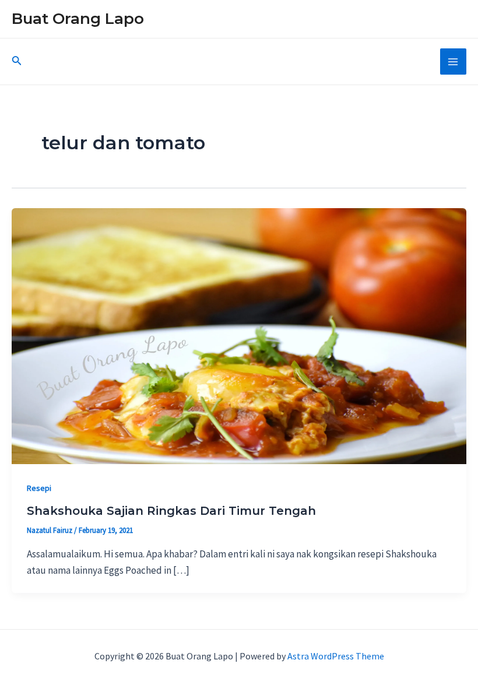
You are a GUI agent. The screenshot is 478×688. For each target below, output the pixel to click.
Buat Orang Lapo (78, 18)
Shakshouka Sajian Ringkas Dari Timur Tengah (171, 511)
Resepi (39, 488)
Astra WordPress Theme (335, 656)
